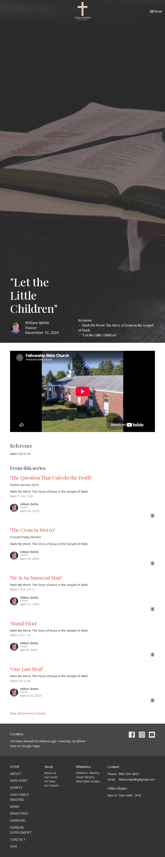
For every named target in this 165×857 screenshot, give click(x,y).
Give (13, 846)
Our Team (51, 777)
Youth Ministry (85, 777)
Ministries (19, 813)
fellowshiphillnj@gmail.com (137, 779)
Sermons (85, 320)
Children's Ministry (87, 773)
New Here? (19, 780)
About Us (50, 773)
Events (16, 787)
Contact (18, 839)
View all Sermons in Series (28, 713)
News (14, 806)
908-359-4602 (129, 774)
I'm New (49, 781)
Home (15, 767)
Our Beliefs (51, 785)
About (15, 774)
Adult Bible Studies (88, 781)
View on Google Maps (25, 746)
